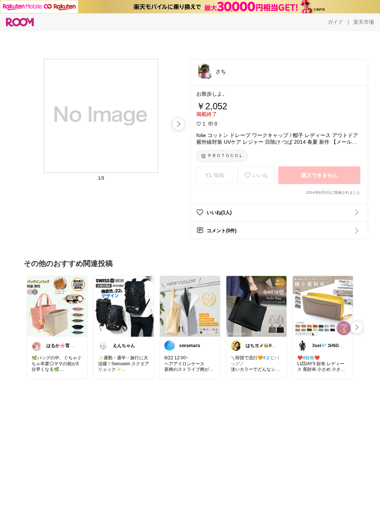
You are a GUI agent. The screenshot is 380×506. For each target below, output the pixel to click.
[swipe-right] (178, 124)
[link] (57, 306)
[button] (203, 71)
